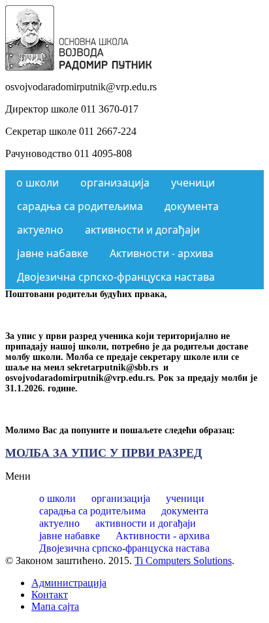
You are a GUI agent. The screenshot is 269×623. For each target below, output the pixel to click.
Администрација (68, 582)
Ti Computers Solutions (183, 560)
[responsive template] (78, 67)
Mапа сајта (55, 606)
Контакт (49, 594)
